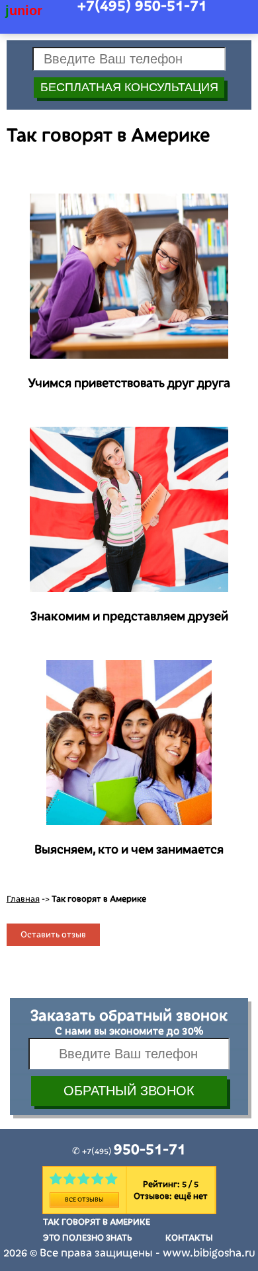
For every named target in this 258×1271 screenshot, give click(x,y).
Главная (23, 899)
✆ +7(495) (129, 1151)
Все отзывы (84, 1199)
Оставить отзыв (53, 934)
